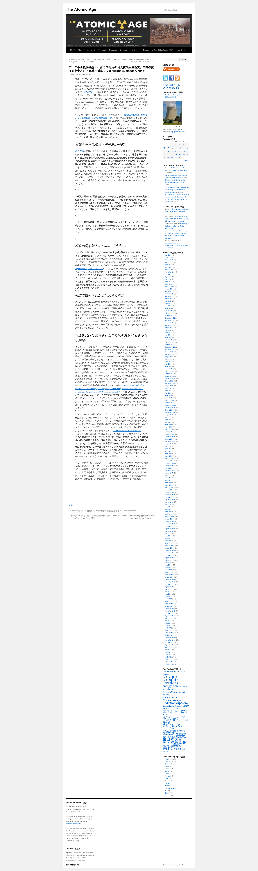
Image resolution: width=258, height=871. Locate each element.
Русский (167, 786)
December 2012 (170, 608)
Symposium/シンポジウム (130, 50)
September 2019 (170, 412)
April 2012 (168, 628)
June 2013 (168, 594)
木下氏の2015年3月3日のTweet (127, 430)
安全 (184, 733)
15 (172, 151)
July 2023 (168, 301)
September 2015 (170, 528)
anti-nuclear (168, 671)
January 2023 (169, 315)
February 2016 (169, 516)
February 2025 (169, 269)
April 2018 (168, 453)
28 (168, 157)
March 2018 (169, 456)
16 (176, 151)
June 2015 (168, 536)
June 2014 (168, 565)
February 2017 (169, 487)
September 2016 (170, 499)
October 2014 (169, 555)
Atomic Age (179, 671)
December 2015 (170, 521)
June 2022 (168, 332)
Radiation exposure (175, 702)
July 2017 (168, 475)
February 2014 (169, 574)
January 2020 (169, 403)
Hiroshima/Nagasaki (170, 692)
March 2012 (169, 630)
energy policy (172, 685)
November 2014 (170, 553)
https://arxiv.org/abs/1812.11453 (89, 268)
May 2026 (168, 255)
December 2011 (170, 637)
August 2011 (169, 647)
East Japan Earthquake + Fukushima (172, 679)
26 (187, 154)
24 (180, 154)
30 (176, 157)
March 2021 (169, 369)
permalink (133, 511)
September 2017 (170, 470)
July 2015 (168, 533)
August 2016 (169, 502)
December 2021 (170, 347)
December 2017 (170, 463)
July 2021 (168, 359)
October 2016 (169, 497)
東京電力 (182, 736)
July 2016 (168, 504)
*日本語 (89, 511)
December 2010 (170, 664)
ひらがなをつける (171, 85)
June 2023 (168, 303)
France (186, 687)
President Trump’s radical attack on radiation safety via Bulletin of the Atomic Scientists (177, 189)
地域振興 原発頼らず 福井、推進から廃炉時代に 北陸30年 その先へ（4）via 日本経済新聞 (89, 60)
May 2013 (168, 596)
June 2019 (168, 419)
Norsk (167, 773)
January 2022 (169, 344)
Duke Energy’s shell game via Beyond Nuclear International (177, 225)
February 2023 (169, 313)
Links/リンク (181, 50)
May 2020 (168, 393)
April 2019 (168, 424)
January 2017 (169, 490)
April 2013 (168, 599)
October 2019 (169, 410)
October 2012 (169, 613)
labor (165, 694)
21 (168, 154)
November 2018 (170, 436)
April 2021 (168, 366)
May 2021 (168, 364)
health (172, 689)
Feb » (187, 160)
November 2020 (170, 378)
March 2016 (169, 514)
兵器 (186, 720)
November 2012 (170, 611)
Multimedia (102, 50)
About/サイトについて (86, 50)
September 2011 (170, 645)
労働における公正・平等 (173, 726)
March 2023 (169, 311)
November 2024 (170, 272)
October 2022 (169, 323)
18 (184, 151)
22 (172, 154)
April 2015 (168, 541)
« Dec (165, 160)
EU (183, 687)
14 (168, 151)
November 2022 (170, 320)
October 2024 (169, 274)
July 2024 (168, 279)
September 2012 (170, 616)
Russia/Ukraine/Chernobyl (172, 706)
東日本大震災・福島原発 (174, 740)
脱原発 (177, 746)
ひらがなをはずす (171, 87)
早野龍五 (110, 511)
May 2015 (168, 538)
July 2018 (168, 446)
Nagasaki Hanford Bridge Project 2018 (158, 50)
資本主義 (177, 749)
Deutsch (167, 764)
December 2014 (170, 550)
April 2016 (168, 511)
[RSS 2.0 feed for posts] (171, 71)
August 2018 (169, 444)
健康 (166, 719)
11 (184, 148)
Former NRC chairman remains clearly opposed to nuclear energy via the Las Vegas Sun (133, 60)
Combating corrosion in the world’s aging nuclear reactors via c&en (177, 211)
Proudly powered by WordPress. (175, 865)
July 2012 (168, 620)
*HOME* (72, 50)
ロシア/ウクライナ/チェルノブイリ (174, 717)
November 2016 (170, 495)
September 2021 (170, 354)
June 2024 (168, 281)
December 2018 (170, 434)
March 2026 (169, 257)
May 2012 (168, 625)
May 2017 (168, 480)
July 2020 (168, 388)
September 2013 (170, 587)
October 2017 (169, 468)
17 (180, 151)
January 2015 (169, 548)
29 (172, 157)
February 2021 (169, 371)
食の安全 (166, 752)
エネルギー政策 (175, 711)
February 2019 (169, 429)
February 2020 (169, 400)
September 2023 (170, 296)
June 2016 (168, 507)
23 (176, 154)
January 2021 (169, 373)
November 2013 (170, 582)
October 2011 (169, 642)
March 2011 (169, 659)
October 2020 (169, 381)
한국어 (167, 795)
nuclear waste (170, 697)
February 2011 (169, 662)
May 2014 (168, 567)
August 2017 (169, 473)
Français (167, 769)
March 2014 (169, 572)
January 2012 (169, 635)
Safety (186, 705)
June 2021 (168, 361)
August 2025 (169, 262)
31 (180, 157)
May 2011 (168, 654)
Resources (113, 50)
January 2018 (169, 461)
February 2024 (169, 286)
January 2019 (169, 432)
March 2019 (169, 427)
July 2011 (168, 650)
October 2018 (169, 439)
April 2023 (168, 308)
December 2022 (170, 318)
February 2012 (169, 633)
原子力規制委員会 (170, 731)
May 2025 (168, 267)
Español (167, 766)
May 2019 (168, 422)
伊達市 (103, 511)
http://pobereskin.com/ (73, 823)
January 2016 (169, 519)
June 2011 (168, 652)
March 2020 (169, 398)
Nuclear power (173, 695)
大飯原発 (179, 734)
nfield (89, 74)
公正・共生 (177, 720)
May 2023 (168, 306)
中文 (166, 790)
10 (180, 148)
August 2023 (169, 298)
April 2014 (168, 570)
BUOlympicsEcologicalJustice (174, 95)
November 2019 (170, 407)
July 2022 (168, 330)
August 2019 (169, 415)
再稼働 (166, 722)
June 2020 (168, 390)
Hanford (165, 690)
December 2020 (170, 376)
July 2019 (168, 417)
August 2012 (169, 618)
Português (168, 776)
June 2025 (168, 265)
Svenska (167, 781)
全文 (71, 504)
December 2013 (170, 579)
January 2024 (169, 289)
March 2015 (169, 543)
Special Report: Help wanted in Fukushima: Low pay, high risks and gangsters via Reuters (176, 218)
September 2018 (170, 441)
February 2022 (169, 342)
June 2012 (168, 623)
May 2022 (168, 335)
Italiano (167, 771)
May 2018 (168, 451)
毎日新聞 (88, 92)
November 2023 (170, 291)
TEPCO (166, 708)
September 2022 (170, 325)
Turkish (167, 783)
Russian (167, 778)
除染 (183, 749)
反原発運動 (169, 733)
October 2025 (169, 260)
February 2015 (169, 545)
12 (187, 148)
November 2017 (170, 465)
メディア (166, 714)
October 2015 (169, 526)
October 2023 (169, 294)
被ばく (168, 748)
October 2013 (169, 584)
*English (167, 759)
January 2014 (169, 577)
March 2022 (169, 340)
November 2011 (170, 640)
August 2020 (169, 386)
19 (187, 151)
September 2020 (170, 383)
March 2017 (169, 485)
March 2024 (169, 284)
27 (165, 157)
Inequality (182, 692)
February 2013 (169, 604)
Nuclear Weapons (173, 700)
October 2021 (169, 352)
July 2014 (168, 562)
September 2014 (170, 557)
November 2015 (170, 524)
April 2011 (168, 657)
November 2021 (170, 349)
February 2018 (169, 458)
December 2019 (170, 405)
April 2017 (168, 482)
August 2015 (169, 531)
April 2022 (168, 337)
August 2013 (169, 589)
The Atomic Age (81, 9)
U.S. (173, 708)
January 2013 (169, 606)
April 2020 (168, 395)
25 (184, 154)
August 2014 (169, 560)
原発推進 (181, 730)
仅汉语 (167, 793)
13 (165, 151)
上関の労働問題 (170, 97)
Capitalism (166, 674)
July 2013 (168, 591)
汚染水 (166, 745)
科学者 (116, 511)
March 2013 (169, 601)
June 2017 (168, 478)
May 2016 (168, 509)
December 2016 (170, 492)
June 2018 (168, 449)
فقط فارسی (171, 788)
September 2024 (170, 277)
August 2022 (169, 327)
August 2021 (169, 357)
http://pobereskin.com (177, 131)
